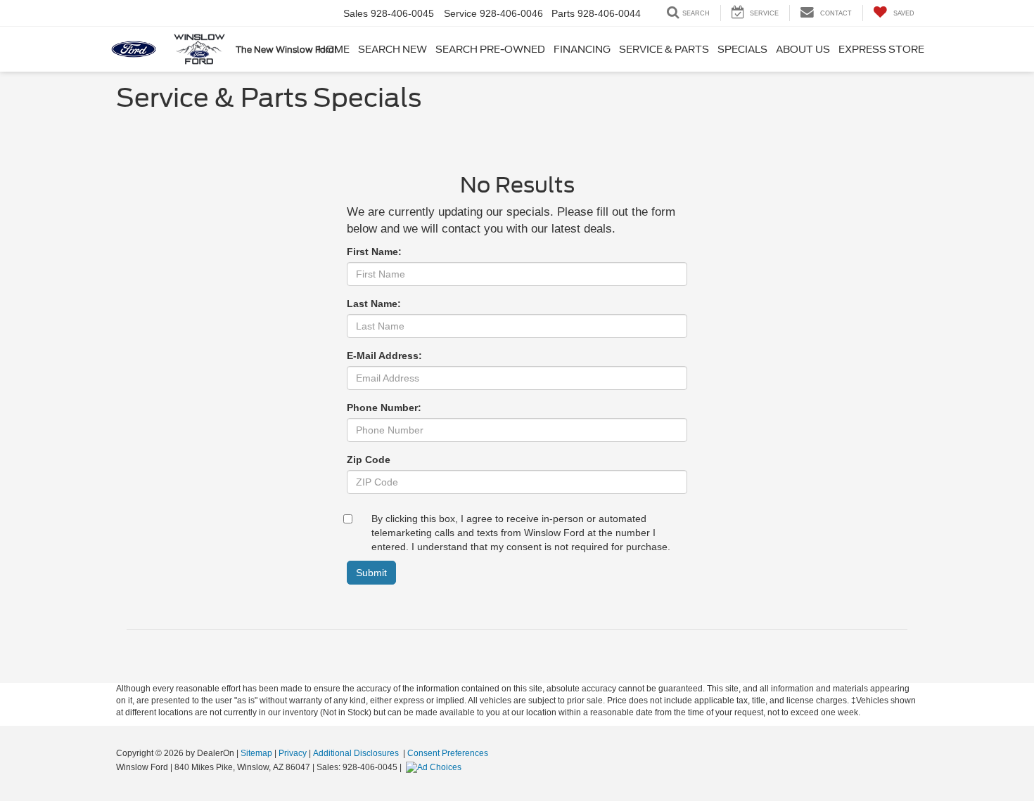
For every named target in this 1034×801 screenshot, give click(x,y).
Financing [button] (582, 49)
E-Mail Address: (384, 355)
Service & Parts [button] (664, 49)
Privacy (293, 753)
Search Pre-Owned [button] (490, 49)
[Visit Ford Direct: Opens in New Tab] (435, 767)
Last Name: (374, 303)
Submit (371, 572)
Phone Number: (384, 407)
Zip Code (368, 459)
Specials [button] (742, 49)
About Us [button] (803, 49)
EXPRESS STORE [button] (881, 49)
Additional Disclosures (357, 753)
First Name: (374, 251)
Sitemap (256, 753)
